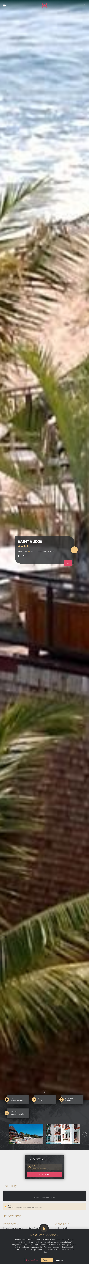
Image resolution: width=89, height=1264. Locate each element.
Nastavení (59, 1260)
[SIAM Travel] (44, 5)
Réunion (22, 551)
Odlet (53, 1197)
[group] (26, 1134)
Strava (36, 1197)
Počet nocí (45, 1197)
